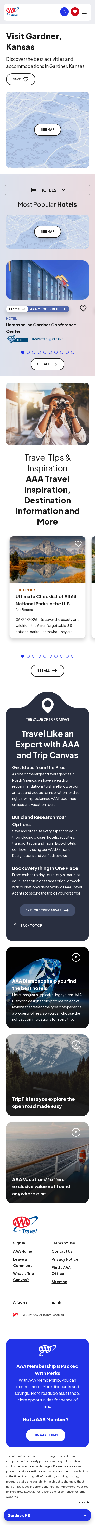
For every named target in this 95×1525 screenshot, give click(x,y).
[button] (22, 352)
